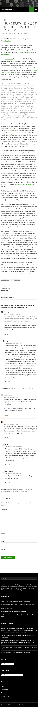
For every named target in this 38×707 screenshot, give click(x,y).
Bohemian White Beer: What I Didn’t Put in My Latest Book (17, 604)
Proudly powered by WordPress (16, 704)
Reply (7, 334)
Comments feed (5, 693)
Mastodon (12, 590)
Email (3, 541)
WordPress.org (5, 696)
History (3, 17)
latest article (9, 59)
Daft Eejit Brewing (7, 9)
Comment (4, 509)
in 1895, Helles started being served (24, 184)
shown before (14, 130)
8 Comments (23, 34)
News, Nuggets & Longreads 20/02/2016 (20, 388)
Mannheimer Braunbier (7, 296)
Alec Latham (7, 422)
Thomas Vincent (5, 635)
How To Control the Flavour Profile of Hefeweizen (15, 601)
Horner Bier (5, 289)
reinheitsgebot (15, 280)
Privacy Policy (4, 704)
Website (3, 549)
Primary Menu (36, 9)
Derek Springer (8, 312)
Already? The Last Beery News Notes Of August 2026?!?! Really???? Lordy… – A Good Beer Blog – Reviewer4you (17, 629)
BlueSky (19, 590)
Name (3, 533)
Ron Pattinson (8, 395)
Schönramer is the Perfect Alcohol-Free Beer (14, 611)
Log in (2, 686)
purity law (5, 280)
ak (16, 34)
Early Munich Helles (6, 608)
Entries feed (4, 689)
